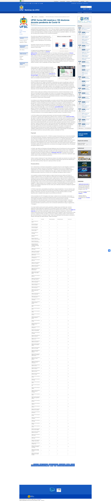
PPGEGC (68, 464)
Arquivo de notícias (81, 143)
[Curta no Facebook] (84, 9)
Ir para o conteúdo (22, 3)
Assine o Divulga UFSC (23, 32)
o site (86, 189)
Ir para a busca (34, 3)
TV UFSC (21, 34)
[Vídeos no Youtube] (87, 9)
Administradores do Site (87, 12)
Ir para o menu (28, 3)
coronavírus (36, 464)
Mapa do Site (85, 3)
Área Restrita (80, 12)
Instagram (21, 59)
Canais (87, 1)
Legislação (82, 1)
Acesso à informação (75, 1)
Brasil (23, 0)
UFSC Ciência (22, 49)
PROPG (51, 465)
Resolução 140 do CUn (56, 152)
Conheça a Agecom (23, 40)
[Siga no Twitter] (85, 9)
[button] (81, 128)
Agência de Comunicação (83, 184)
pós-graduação (62, 464)
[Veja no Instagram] (89, 9)
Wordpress (39, 499)
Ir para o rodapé (39, 3)
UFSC (55, 465)
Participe (68, 1)
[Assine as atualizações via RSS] (91, 9)
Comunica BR (62, 1)
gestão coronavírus (44, 464)
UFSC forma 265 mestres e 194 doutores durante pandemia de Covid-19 (57, 16)
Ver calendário (87, 128)
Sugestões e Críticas (23, 42)
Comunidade (41, 16)
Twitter (21, 57)
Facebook (21, 56)
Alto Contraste (79, 3)
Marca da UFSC (22, 66)
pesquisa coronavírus (53, 464)
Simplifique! (56, 1)
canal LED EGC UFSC (59, 106)
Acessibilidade (73, 3)
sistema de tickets (70, 116)
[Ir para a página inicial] (32, 17)
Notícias (36, 16)
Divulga (21, 30)
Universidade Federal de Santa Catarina (66, 465)
